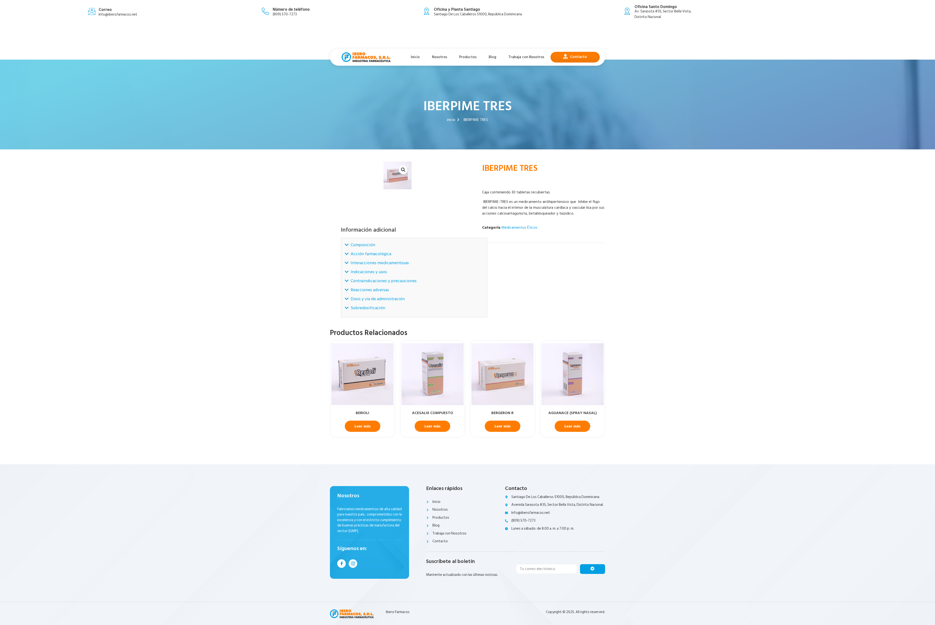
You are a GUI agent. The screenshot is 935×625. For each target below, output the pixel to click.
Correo (105, 9)
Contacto (578, 57)
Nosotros (439, 57)
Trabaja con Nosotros (526, 57)
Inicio (415, 57)
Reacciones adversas (370, 290)
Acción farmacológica (371, 254)
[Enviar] (592, 569)
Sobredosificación (368, 308)
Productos (468, 57)
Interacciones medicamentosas (380, 263)
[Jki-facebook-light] (341, 563)
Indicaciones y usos (369, 272)
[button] (403, 169)
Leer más (363, 426)
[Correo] (91, 11)
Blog (492, 57)
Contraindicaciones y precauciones (384, 281)
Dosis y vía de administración (378, 299)
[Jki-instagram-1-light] (353, 563)
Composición (363, 245)
